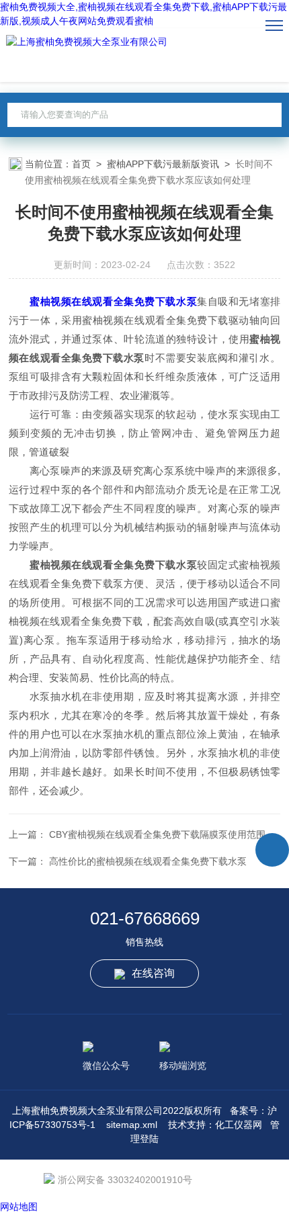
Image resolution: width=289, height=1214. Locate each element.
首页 (81, 164)
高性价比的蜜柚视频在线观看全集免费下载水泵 (148, 861)
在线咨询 (153, 973)
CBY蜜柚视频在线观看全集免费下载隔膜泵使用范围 (157, 834)
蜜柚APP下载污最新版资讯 (163, 164)
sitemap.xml (131, 1124)
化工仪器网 (238, 1124)
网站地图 (19, 1206)
